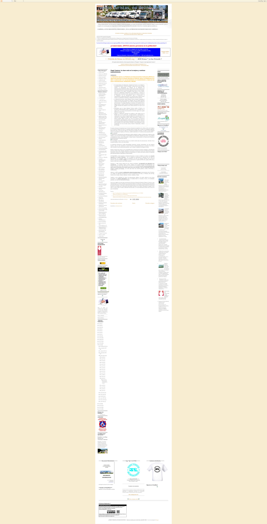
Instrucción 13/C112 (103, 83)
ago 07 (102, 376)
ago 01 (102, 390)
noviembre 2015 (103, 348)
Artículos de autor (102, 87)
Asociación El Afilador (103, 135)
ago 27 (102, 358)
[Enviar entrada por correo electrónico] (130, 199)
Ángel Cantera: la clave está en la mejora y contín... (104, 381)
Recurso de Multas (102, 221)
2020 (100, 336)
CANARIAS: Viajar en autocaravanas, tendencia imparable (166, 211)
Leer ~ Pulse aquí (133, 57)
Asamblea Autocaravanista (102, 132)
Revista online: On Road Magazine (102, 231)
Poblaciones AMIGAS (103, 74)
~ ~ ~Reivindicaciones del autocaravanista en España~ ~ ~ (166, 181)
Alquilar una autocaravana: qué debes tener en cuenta (103, 113)
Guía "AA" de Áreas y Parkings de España (103, 184)
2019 (100, 337)
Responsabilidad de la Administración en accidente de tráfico (103, 227)
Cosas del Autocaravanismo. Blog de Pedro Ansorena (102, 160)
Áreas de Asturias (102, 119)
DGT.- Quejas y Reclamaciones (102, 169)
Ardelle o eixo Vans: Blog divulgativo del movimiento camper (103, 117)
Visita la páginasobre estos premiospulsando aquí (163, 100)
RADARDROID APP (102, 217)
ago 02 (102, 388)
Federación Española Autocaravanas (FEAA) (103, 178)
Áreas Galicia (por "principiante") (102, 128)
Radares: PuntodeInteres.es (102, 219)
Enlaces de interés (102, 77)
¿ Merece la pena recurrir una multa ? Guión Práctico (102, 94)
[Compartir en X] (135, 199)
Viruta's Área (101, 236)
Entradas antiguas (149, 203)
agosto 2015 (102, 355)
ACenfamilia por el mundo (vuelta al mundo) (102, 105)
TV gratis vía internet (103, 233)
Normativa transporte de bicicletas (103, 203)
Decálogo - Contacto (103, 88)
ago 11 (102, 372)
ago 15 (102, 369)
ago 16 (102, 367)
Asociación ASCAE (102, 134)
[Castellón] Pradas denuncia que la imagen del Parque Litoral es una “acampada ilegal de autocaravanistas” (163, 241)
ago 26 (102, 360)
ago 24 (102, 362)
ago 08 (102, 374)
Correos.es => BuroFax (103, 157)
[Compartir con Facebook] (137, 199)
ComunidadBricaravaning (163, 169)
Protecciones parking (103, 208)
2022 (100, 332)
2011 (100, 409)
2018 (100, 339)
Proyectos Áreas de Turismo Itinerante (102, 215)
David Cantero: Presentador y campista (102, 164)
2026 (100, 325)
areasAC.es (101, 130)
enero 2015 (102, 401)
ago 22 (102, 365)
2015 (100, 344)
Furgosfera (101, 182)
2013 (100, 405)
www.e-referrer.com (102, 414)
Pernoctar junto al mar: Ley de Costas (103, 210)
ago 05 (102, 378)
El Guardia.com (102, 171)
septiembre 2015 (103, 352)
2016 (100, 343)
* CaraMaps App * (102, 97)
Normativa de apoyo (102, 75)
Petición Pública (101, 317)
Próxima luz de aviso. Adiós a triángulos (103, 213)
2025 (100, 327)
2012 (100, 407)
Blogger (157, 519)
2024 (100, 329)
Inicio (133, 203)
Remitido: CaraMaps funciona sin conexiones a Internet (102, 438)
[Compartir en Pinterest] (138, 199)
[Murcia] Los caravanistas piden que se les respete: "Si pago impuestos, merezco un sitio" (164, 253)
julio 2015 (102, 392)
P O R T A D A (101, 72)
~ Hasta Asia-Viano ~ (103, 100)
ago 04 (102, 385)
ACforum (100, 108)
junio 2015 (102, 394)
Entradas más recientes (116, 203)
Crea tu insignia (163, 130)
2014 (100, 403)
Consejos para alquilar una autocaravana (103, 149)
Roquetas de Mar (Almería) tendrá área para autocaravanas (164, 302)
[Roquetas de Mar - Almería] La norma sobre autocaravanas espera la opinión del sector (164, 280)
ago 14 (102, 371)
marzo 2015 (102, 397)
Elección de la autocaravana (101, 175)
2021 (100, 334)
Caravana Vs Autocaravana (101, 142)
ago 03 (102, 387)
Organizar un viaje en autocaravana (103, 206)
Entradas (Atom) (119, 205)
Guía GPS (100, 186)
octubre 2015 (102, 350)
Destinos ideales (102, 167)
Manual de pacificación (101, 198)
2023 (100, 330)
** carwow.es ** (102, 98)
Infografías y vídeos (102, 78)
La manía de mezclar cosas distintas (103, 194)
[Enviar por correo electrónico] (133, 199)
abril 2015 (102, 396)
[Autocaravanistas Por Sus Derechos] (163, 129)
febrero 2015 (102, 399)
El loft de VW (101, 173)
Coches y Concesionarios (102, 145)
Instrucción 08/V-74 (102, 81)
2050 (100, 323)
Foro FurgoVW (101, 180)
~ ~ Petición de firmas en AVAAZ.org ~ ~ (121, 59)
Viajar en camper (102, 234)
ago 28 (102, 357)
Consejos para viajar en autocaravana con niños (103, 152)
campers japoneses (102, 140)
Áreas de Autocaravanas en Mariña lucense (102, 122)
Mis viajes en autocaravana (101, 201)
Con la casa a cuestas (103, 146)
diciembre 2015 (103, 346)
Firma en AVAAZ (101, 315)
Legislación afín (102, 80)
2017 (100, 341)
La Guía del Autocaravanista (102, 191)
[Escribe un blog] (134, 199)
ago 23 (102, 364)
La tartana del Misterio (103, 195)
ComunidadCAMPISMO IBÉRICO (163, 172)
